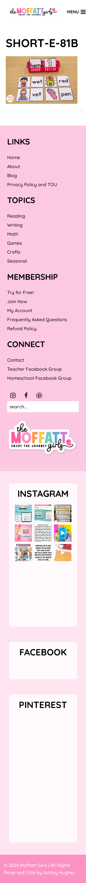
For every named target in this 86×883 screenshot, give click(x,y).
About (13, 166)
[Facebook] (26, 395)
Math (12, 234)
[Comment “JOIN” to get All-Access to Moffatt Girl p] (43, 513)
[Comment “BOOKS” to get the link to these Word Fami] (62, 533)
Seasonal (17, 261)
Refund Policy (22, 328)
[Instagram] (13, 395)
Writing (14, 225)
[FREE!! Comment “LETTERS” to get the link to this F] (62, 513)
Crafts (13, 252)
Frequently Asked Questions (37, 319)
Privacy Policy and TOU (32, 184)
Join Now (17, 301)
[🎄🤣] (43, 552)
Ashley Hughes (59, 872)
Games (14, 243)
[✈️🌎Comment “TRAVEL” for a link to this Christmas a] (62, 552)
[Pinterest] (39, 395)
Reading (16, 216)
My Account (19, 310)
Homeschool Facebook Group (39, 378)
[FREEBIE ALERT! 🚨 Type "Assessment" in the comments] (43, 533)
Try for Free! (20, 292)
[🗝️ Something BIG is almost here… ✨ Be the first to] (23, 533)
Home (13, 157)
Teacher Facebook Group (34, 369)
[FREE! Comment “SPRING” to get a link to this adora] (23, 552)
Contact (15, 360)
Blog (12, 175)
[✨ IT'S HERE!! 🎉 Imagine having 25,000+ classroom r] (23, 513)
